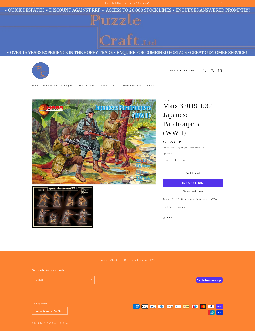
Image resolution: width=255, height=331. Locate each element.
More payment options (193, 191)
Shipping (180, 147)
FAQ (152, 260)
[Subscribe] (90, 280)
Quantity (167, 153)
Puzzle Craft (45, 323)
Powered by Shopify (61, 323)
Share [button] (170, 217)
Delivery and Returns (135, 260)
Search (103, 260)
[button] (68, 85)
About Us (115, 260)
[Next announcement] (222, 3)
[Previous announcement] (33, 3)
